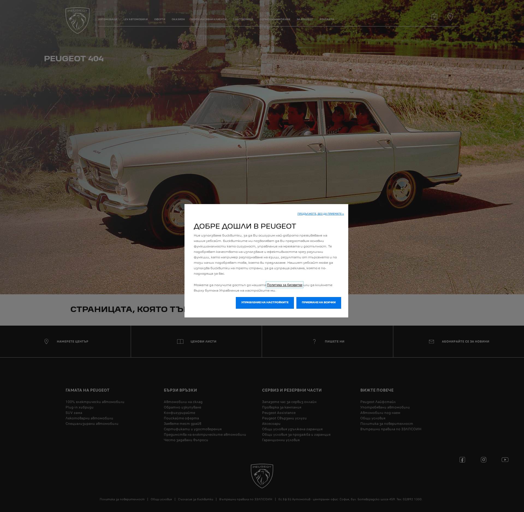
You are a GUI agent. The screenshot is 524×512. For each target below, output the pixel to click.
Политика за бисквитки (284, 284)
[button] (320, 214)
